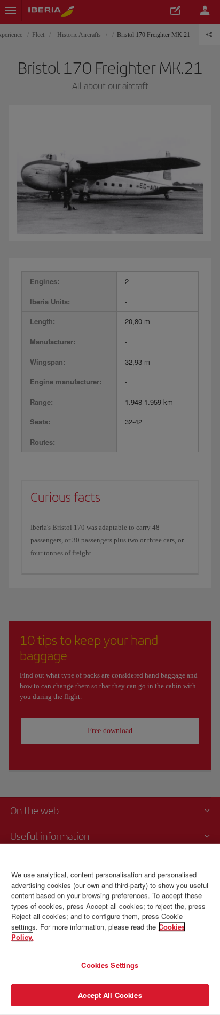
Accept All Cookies (110, 995)
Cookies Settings (109, 965)
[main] (110, 929)
